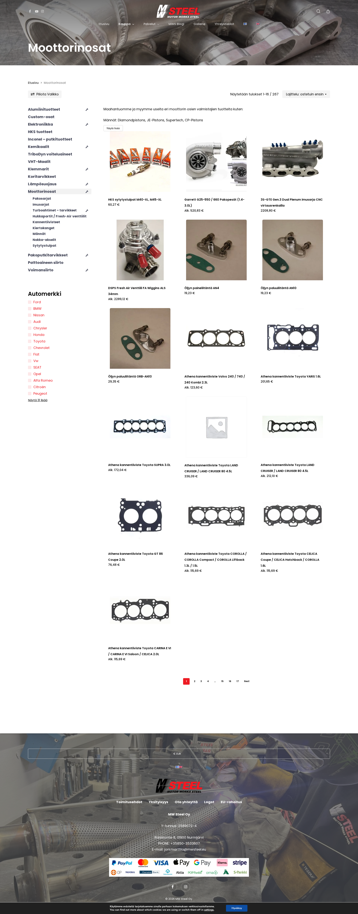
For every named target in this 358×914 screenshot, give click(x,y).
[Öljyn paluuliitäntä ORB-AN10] (140, 338)
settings (209, 910)
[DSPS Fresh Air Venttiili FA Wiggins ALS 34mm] (140, 250)
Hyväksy (237, 908)
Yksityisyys (158, 802)
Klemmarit (38, 169)
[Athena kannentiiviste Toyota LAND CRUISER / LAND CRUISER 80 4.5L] (216, 427)
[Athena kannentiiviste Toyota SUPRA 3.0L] (140, 427)
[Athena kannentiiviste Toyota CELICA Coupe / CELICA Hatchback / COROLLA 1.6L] (292, 515)
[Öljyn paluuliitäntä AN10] (292, 250)
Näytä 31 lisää (37, 400)
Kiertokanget (43, 228)
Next (246, 681)
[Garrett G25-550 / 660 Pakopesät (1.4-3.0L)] (216, 161)
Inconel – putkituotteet (50, 139)
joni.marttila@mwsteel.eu (185, 849)
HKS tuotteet (40, 131)
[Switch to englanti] (258, 24)
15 (222, 681)
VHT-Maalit (39, 161)
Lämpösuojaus (42, 184)
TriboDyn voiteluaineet (50, 154)
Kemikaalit (38, 146)
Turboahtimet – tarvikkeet (55, 210)
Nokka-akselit (44, 240)
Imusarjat (41, 204)
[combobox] (306, 94)
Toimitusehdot (129, 802)
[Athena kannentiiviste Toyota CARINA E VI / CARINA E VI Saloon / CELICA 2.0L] (140, 610)
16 (230, 681)
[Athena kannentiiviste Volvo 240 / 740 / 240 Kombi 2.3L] (216, 338)
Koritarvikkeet (42, 176)
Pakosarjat (42, 198)
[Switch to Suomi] (177, 768)
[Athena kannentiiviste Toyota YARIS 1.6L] (292, 338)
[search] (318, 11)
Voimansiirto (40, 270)
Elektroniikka (40, 124)
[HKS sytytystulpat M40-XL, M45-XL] (140, 161)
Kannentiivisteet (46, 222)
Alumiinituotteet (44, 109)
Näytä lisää (113, 128)
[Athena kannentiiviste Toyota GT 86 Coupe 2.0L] (140, 515)
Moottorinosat (42, 191)
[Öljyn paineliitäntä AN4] (216, 250)
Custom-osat (41, 116)
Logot (209, 802)
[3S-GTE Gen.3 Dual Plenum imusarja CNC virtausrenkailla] (292, 161)
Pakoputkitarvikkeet (48, 255)
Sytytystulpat (44, 245)
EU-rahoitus (231, 802)
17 (237, 681)
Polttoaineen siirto (45, 262)
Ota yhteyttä (186, 802)
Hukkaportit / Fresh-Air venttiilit (60, 216)
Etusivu (33, 83)
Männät (39, 234)
